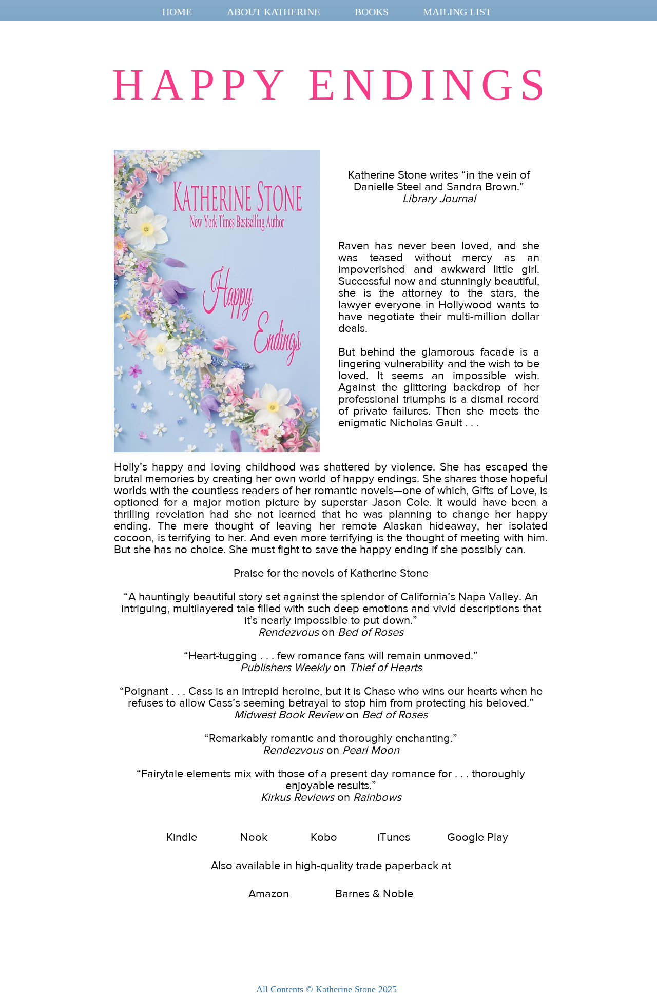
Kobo (324, 837)
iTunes (393, 837)
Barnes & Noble (374, 893)
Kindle (181, 837)
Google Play (477, 837)
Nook (253, 837)
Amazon (268, 893)
